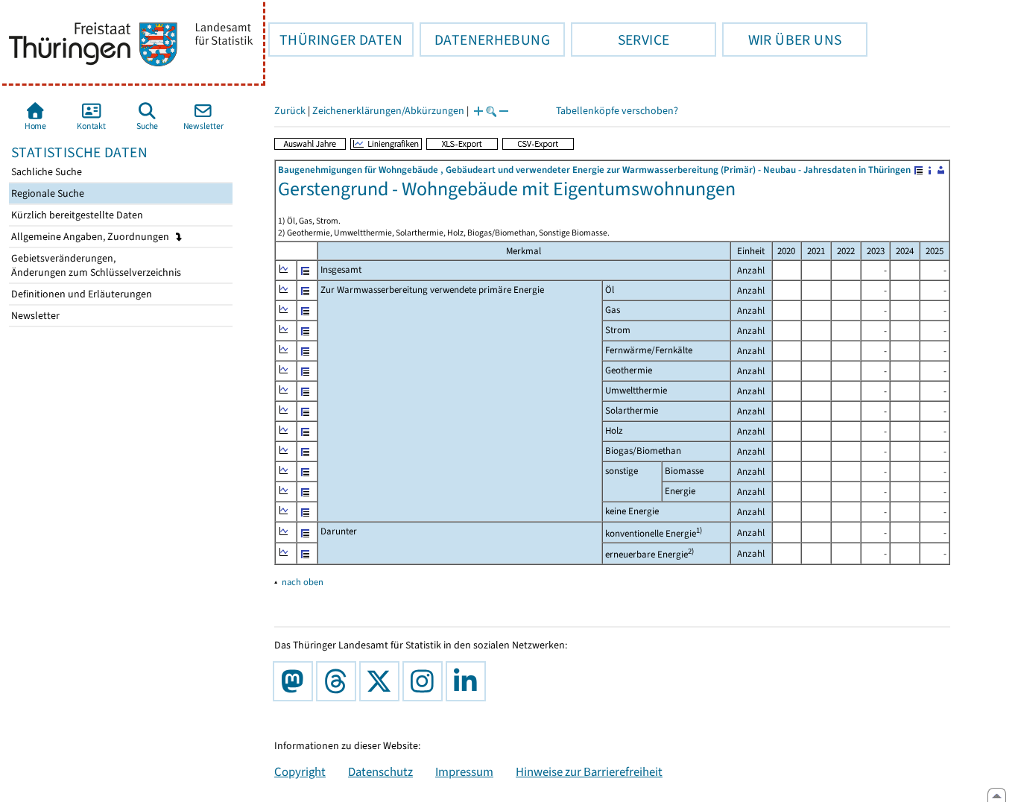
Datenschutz (380, 771)
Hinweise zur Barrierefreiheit (589, 771)
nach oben (302, 581)
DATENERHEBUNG (485, 39)
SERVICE (620, 39)
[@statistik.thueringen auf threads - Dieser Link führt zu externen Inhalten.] (339, 681)
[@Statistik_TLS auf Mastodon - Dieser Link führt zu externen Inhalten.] (295, 681)
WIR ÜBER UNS (781, 39)
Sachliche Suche (45, 172)
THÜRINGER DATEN (335, 39)
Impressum (464, 771)
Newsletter (34, 316)
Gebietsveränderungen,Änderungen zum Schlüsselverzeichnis (95, 265)
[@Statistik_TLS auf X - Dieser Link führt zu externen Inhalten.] (382, 681)
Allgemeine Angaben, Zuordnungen (91, 237)
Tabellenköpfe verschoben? (617, 111)
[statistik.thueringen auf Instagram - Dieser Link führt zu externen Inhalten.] (425, 681)
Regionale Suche (46, 193)
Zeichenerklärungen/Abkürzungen (388, 111)
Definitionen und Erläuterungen (80, 294)
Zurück (290, 111)
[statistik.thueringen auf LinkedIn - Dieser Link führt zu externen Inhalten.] (468, 681)
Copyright (300, 771)
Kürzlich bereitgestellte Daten (76, 215)
